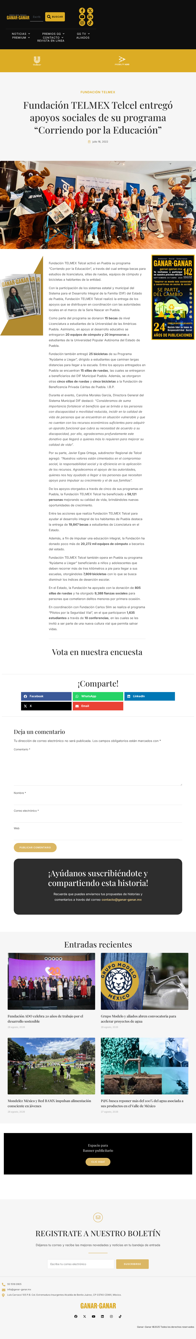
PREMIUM (19, 37)
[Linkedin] (102, 1316)
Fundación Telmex (98, 92)
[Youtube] (82, 17)
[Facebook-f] (82, 11)
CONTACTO (51, 37)
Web (17, 828)
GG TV (81, 33)
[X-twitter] (90, 11)
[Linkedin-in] (90, 17)
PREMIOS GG (51, 33)
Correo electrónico (26, 810)
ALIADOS (83, 37)
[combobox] (36, 16)
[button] (46, 696)
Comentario (22, 749)
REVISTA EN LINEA (51, 41)
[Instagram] (82, 23)
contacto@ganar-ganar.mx (122, 899)
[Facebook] (75, 1316)
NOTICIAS (19, 33)
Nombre (20, 792)
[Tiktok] (90, 23)
